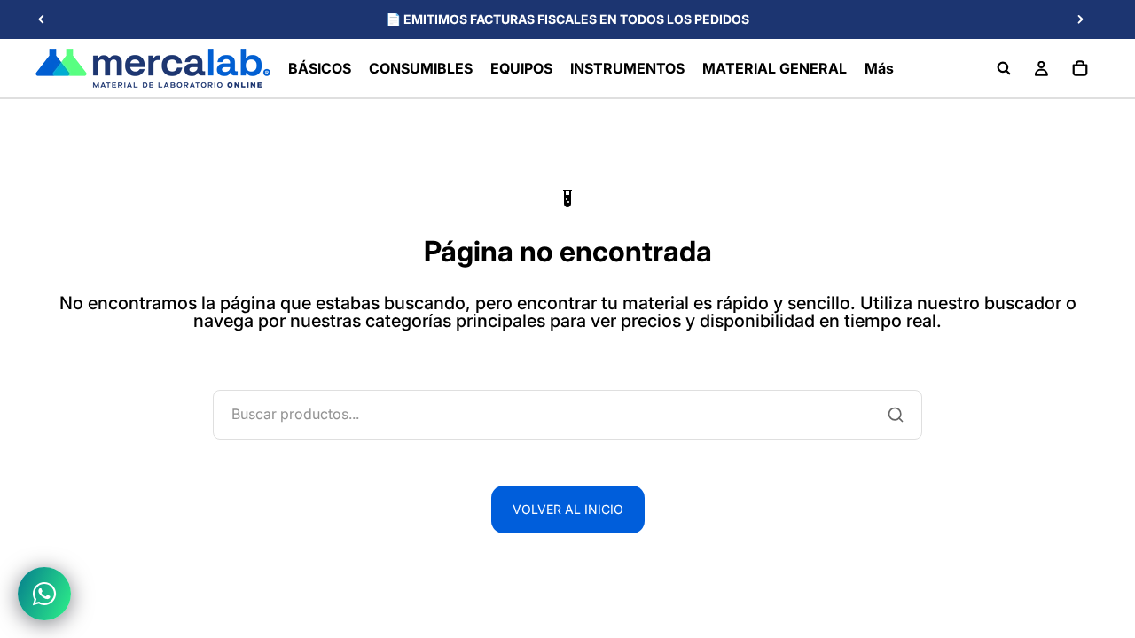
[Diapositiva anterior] (41, 19)
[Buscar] (1003, 68)
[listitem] (879, 68)
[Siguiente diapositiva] (1080, 19)
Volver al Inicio (568, 509)
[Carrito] (1080, 68)
